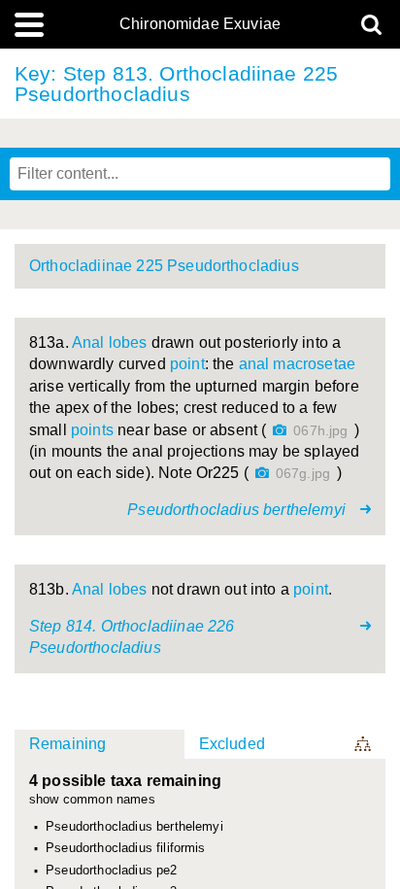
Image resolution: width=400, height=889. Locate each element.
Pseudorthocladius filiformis (125, 848)
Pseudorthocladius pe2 (111, 870)
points (92, 430)
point (187, 364)
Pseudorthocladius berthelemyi (134, 827)
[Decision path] (364, 744)
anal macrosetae (297, 364)
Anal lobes (110, 342)
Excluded (232, 743)
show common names (92, 800)
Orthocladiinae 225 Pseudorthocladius (164, 265)
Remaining (67, 743)
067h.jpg (320, 431)
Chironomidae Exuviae (200, 24)
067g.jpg (303, 473)
